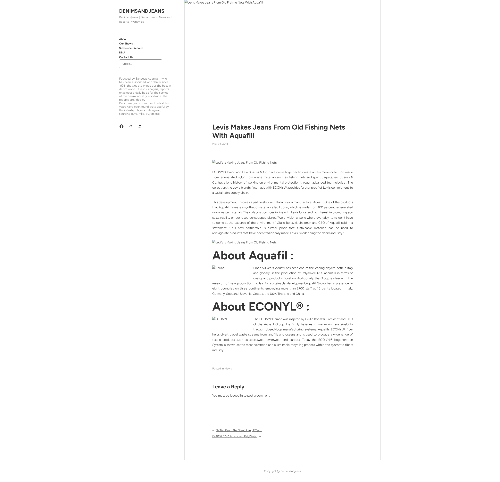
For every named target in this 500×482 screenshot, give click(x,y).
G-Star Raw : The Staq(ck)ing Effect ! (239, 430)
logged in (236, 395)
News (228, 368)
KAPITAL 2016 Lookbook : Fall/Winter (234, 436)
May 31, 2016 (220, 143)
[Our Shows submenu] (134, 43)
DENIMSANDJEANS (141, 11)
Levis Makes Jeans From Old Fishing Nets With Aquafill (278, 131)
